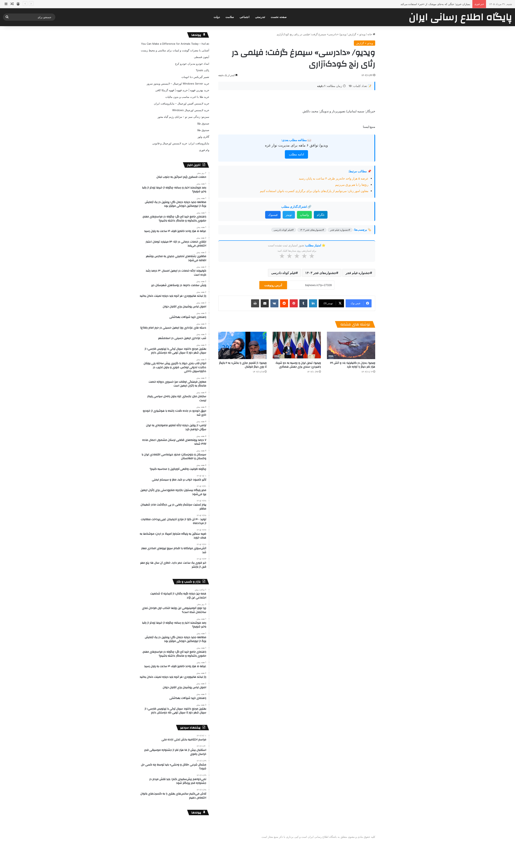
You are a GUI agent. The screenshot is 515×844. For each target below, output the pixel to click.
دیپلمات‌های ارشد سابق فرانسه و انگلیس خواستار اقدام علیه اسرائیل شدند (428, 4)
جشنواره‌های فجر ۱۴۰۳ (320, 273)
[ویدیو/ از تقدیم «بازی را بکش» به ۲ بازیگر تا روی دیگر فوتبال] (242, 345)
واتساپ (304, 214)
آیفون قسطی (201, 57)
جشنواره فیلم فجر (358, 273)
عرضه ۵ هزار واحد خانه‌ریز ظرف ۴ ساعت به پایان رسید (333, 178)
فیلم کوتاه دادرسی (283, 273)
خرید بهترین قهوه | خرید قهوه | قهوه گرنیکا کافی (182, 90)
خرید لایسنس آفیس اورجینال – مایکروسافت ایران (181, 103)
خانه (370, 34)
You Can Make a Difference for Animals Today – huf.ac (175, 43)
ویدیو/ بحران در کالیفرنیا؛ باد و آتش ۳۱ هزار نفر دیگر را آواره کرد (352, 364)
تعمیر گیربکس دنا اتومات (195, 77)
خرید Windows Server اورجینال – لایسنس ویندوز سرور (178, 83)
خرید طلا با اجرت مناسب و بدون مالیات (187, 96)
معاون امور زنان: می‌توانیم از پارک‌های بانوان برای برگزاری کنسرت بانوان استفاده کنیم (314, 191)
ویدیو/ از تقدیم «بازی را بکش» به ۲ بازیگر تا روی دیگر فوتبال (243, 364)
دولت (217, 17)
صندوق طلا (203, 123)
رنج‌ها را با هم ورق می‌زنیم (351, 185)
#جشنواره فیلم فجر (340, 229)
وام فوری (204, 150)
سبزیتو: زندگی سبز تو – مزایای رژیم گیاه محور (183, 116)
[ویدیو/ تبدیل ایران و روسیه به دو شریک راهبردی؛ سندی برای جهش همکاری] (297, 345)
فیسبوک (273, 214)
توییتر (289, 214)
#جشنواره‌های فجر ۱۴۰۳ (312, 229)
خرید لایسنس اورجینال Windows (190, 110)
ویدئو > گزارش (356, 34)
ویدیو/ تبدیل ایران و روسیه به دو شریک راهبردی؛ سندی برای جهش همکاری (298, 364)
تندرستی (260, 17)
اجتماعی (244, 17)
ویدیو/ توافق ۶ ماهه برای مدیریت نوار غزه (296, 145)
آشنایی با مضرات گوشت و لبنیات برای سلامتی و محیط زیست (175, 50)
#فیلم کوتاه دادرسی (284, 229)
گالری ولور (203, 136)
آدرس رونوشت (273, 285)
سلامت (230, 17)
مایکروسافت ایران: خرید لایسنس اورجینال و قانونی (180, 143)
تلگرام (320, 214)
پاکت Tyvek (202, 70)
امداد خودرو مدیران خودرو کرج (192, 63)
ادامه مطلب (296, 154)
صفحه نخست (279, 17)
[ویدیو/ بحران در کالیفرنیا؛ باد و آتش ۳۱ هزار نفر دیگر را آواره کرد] (351, 345)
